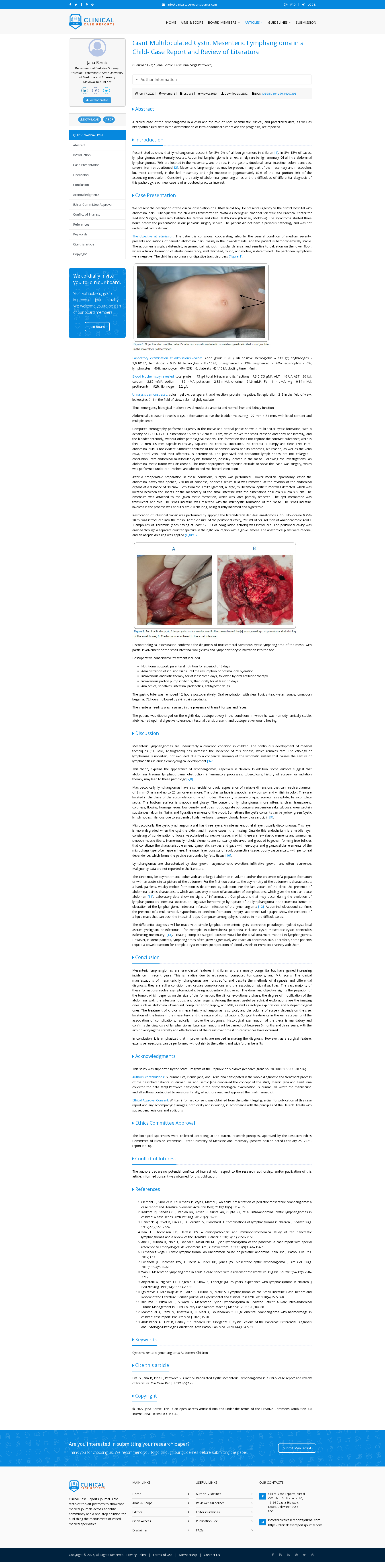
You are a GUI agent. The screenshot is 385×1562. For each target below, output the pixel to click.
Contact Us (212, 1555)
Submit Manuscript (297, 1448)
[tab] (222, 79)
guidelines (190, 1452)
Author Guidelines (208, 1494)
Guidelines (278, 22)
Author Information (159, 79)
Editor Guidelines (208, 1512)
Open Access (141, 1521)
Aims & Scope (192, 22)
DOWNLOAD (90, 119)
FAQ (293, 4)
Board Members (222, 22)
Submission (306, 22)
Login (311, 4)
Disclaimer (139, 1530)
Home (171, 22)
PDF (110, 119)
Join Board (97, 326)
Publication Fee (207, 1521)
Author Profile (99, 100)
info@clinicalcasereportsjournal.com (294, 1520)
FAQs (200, 1530)
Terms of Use (162, 1555)
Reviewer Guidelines (210, 1503)
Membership (188, 1555)
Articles (252, 22)
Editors (137, 1512)
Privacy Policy (136, 1555)
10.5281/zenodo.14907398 (278, 93)
